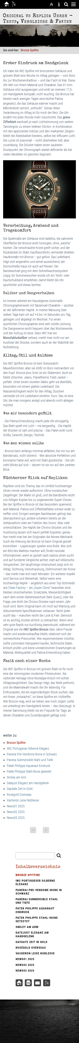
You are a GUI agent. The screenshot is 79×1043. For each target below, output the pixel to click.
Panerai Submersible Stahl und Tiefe (30, 760)
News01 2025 (16, 806)
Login (72, 1004)
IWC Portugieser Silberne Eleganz (28, 748)
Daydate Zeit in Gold (20, 789)
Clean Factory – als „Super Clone (29, 588)
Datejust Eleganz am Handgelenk (28, 783)
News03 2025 (16, 818)
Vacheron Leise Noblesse (23, 800)
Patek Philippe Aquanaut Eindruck (28, 766)
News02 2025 (16, 812)
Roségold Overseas (19, 794)
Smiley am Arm (16, 777)
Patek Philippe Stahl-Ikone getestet (29, 771)
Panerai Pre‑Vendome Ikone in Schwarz (32, 754)
